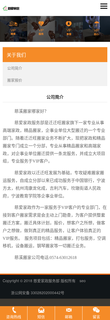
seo (83, 280)
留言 (96, 316)
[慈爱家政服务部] (13, 8)
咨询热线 (13, 316)
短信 (41, 316)
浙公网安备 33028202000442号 (35, 292)
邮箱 (68, 316)
